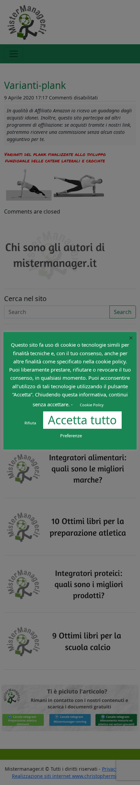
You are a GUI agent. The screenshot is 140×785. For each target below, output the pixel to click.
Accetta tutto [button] (82, 420)
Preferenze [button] (71, 436)
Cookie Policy (92, 404)
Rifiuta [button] (30, 422)
